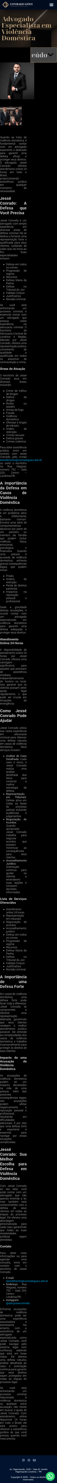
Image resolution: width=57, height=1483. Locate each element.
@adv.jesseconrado (18, 1303)
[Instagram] (23, 1460)
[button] (51, 5)
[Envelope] (34, 1460)
